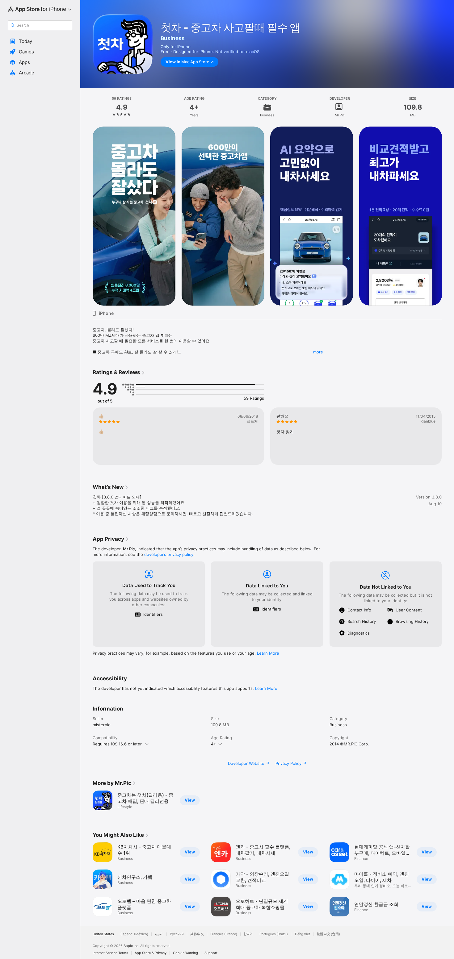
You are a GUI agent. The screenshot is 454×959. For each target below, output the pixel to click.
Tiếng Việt (302, 934)
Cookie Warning (185, 953)
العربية (159, 934)
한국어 (248, 934)
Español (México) (134, 934)
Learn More (268, 653)
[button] (40, 41)
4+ (213, 743)
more (318, 351)
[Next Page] (447, 216)
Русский (177, 934)
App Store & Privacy (150, 953)
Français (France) (223, 934)
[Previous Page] (86, 216)
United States (103, 934)
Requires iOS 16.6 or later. (118, 743)
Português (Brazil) (273, 934)
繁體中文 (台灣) (328, 934)
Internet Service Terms (110, 953)
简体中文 (197, 934)
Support (210, 953)
